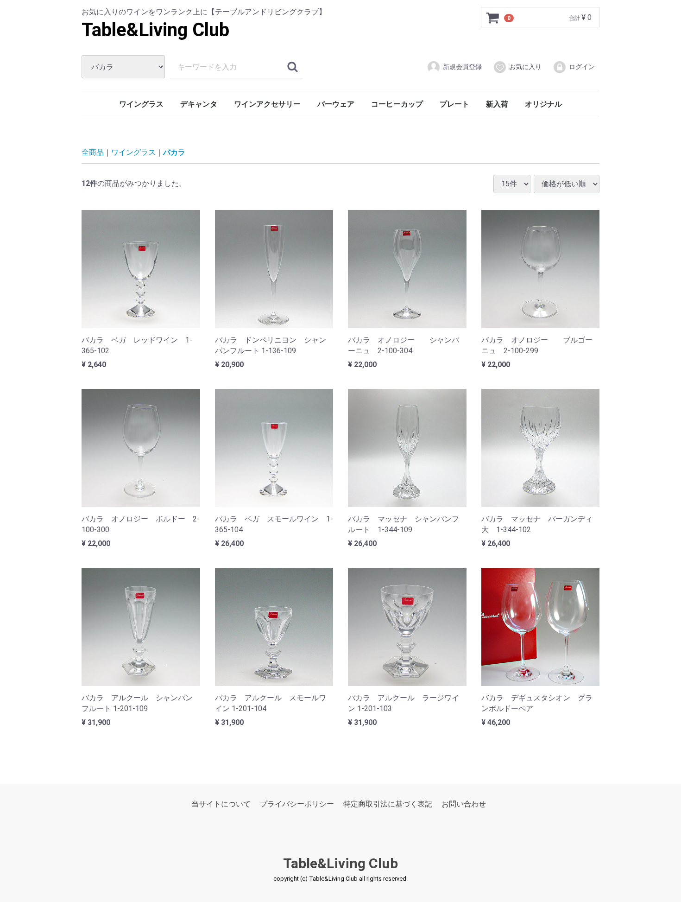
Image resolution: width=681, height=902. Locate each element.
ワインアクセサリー (267, 104)
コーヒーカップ (397, 104)
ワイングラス (141, 104)
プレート (454, 104)
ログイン (582, 66)
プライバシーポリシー (297, 804)
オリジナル (543, 104)
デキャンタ (198, 104)
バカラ (174, 152)
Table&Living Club (155, 30)
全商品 (93, 152)
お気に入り (525, 66)
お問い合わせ (463, 804)
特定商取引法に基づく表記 (387, 804)
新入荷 (497, 104)
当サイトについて (221, 804)
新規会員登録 (462, 66)
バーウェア (335, 104)
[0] (492, 17)
